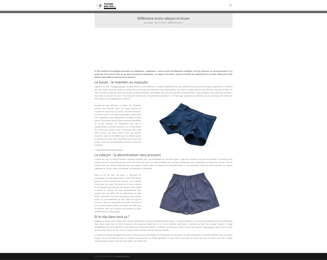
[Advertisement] (163, 47)
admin (150, 22)
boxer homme (119, 86)
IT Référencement (122, 256)
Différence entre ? (175, 22)
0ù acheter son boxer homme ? (110, 150)
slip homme (209, 227)
